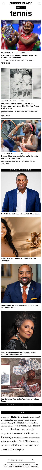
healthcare (34, 434)
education (36, 426)
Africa (12, 416)
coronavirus (19, 426)
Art (38, 417)
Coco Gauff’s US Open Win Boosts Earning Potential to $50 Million (20, 56)
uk (2, 450)
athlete (18, 420)
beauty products (30, 420)
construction (9, 426)
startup (15, 445)
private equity (8, 441)
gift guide (9, 433)
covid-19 (27, 426)
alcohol (20, 417)
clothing (17, 423)
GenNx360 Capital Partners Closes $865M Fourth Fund (20, 214)
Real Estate (24, 441)
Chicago (11, 423)
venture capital (14, 449)
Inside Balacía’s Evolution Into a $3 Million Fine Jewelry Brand (18, 260)
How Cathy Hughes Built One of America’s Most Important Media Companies (18, 353)
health (26, 433)
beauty (22, 420)
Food (30, 429)
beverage (4, 423)
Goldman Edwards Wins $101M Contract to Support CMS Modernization (19, 306)
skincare (4, 445)
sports (9, 445)
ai (16, 417)
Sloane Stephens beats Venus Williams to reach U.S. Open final (19, 157)
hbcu (20, 434)
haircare (15, 434)
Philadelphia (36, 437)
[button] (32, 460)
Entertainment (5, 430)
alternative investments (30, 417)
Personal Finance (28, 437)
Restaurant (35, 441)
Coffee (23, 423)
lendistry (14, 437)
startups (23, 445)
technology (30, 445)
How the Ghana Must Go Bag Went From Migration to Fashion (20, 400)
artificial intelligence (8, 420)
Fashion (15, 429)
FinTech (23, 430)
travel (37, 445)
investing (6, 437)
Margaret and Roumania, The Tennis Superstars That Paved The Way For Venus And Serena (20, 106)
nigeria (19, 437)
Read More (5, 63)
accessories (4, 417)
